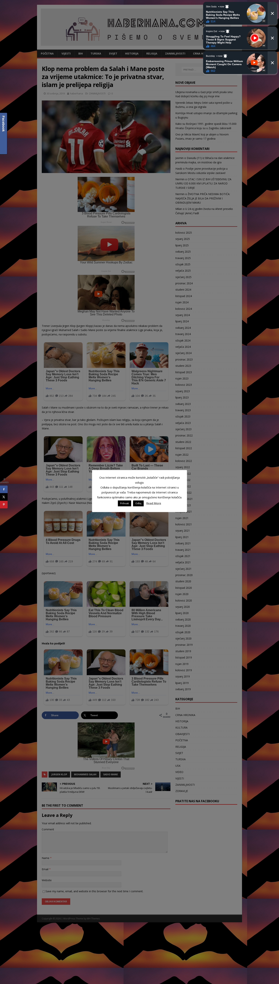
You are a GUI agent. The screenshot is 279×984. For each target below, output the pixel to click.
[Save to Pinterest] (4, 504)
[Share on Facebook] (4, 489)
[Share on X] (4, 497)
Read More (153, 503)
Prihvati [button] (124, 503)
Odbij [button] (138, 503)
